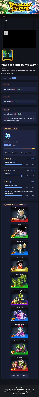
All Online (28, 153)
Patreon (14, 390)
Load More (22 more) (19, 375)
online (13, 159)
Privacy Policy (8, 390)
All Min (14, 153)
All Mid (21, 153)
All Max (7, 153)
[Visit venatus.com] (32, 45)
